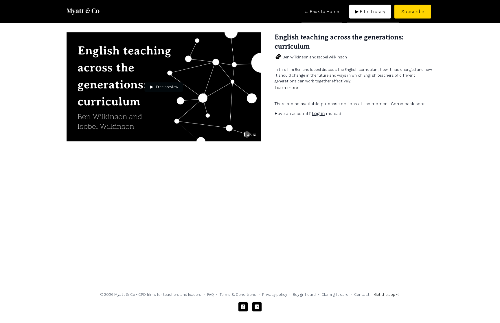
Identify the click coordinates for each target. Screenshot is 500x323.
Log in (318, 113)
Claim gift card (334, 294)
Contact (362, 294)
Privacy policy (274, 294)
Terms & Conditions (238, 294)
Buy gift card (304, 294)
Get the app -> (387, 294)
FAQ (210, 294)
